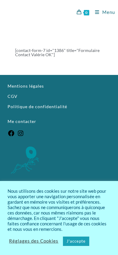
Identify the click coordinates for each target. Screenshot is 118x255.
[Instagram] (20, 135)
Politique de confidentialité (37, 106)
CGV (13, 96)
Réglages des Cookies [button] (33, 241)
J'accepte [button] (76, 241)
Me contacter (23, 121)
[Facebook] (11, 135)
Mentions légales (26, 86)
